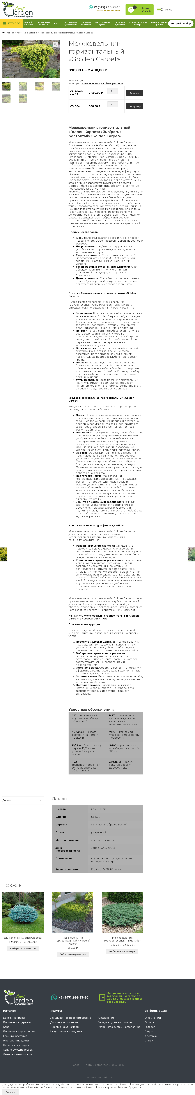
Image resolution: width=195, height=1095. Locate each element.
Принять (10, 1091)
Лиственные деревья (43, 23)
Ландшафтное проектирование (70, 1017)
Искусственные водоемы (66, 1031)
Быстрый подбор (181, 23)
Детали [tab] (7, 800)
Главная (10, 32)
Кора (57, 23)
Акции (149, 1031)
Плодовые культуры (119, 23)
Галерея (150, 1026)
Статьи (149, 1040)
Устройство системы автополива (119, 1026)
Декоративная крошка (159, 23)
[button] (55, 44)
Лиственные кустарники (70, 23)
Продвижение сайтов (97, 1077)
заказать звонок (109, 10)
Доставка (151, 1036)
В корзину (135, 92)
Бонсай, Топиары (28, 23)
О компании (153, 1017)
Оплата (149, 1022)
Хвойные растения (86, 23)
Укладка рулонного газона (115, 1022)
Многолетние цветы (102, 23)
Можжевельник (91, 83)
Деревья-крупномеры (64, 1026)
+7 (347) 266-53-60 (107, 7)
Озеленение (106, 1017)
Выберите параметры (23, 948)
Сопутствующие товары (138, 23)
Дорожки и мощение (64, 1022)
